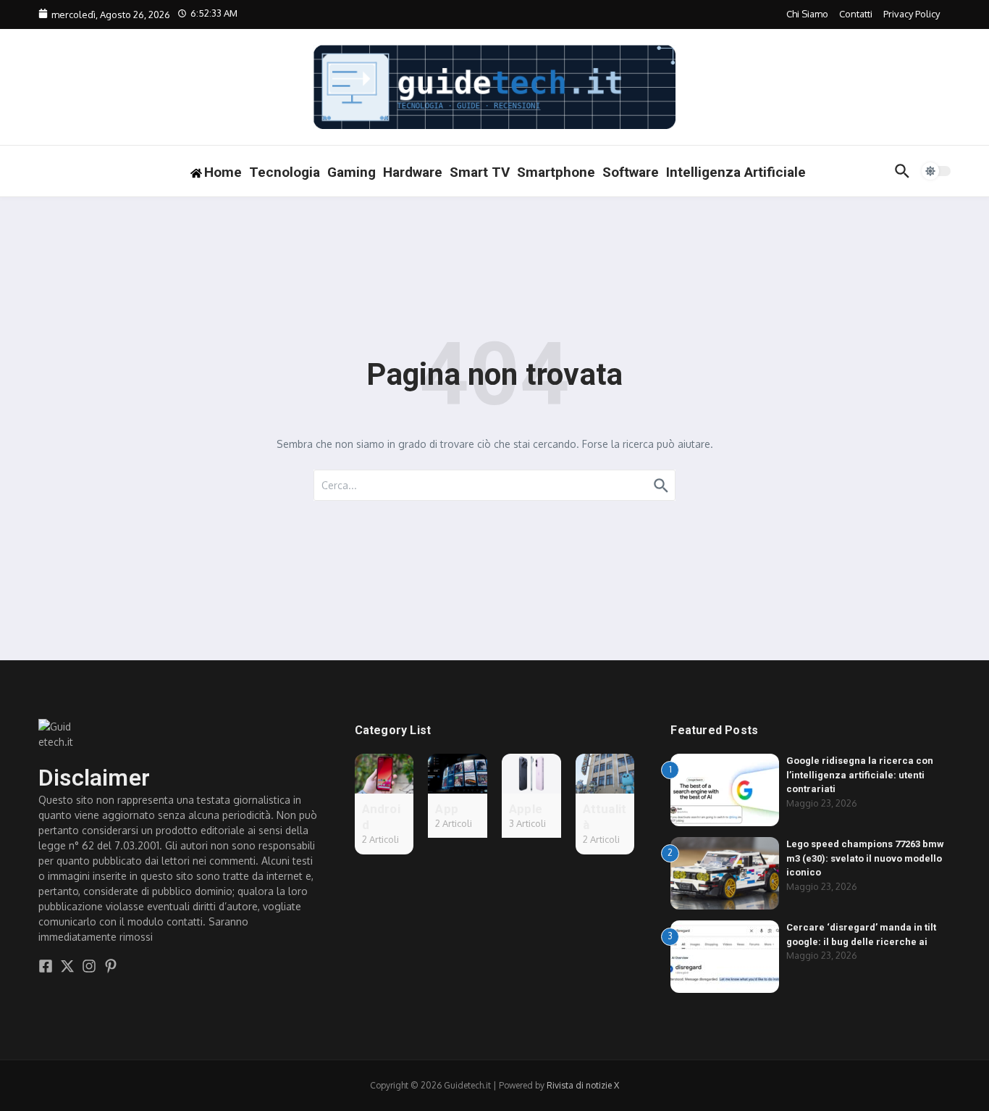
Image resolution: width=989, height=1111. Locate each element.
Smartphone (556, 172)
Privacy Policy (911, 14)
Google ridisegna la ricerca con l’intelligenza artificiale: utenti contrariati (859, 774)
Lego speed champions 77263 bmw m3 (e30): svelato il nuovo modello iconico (865, 858)
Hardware (412, 172)
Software (630, 172)
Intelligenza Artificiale (736, 172)
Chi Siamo (807, 14)
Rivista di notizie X (583, 1085)
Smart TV (480, 172)
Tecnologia (284, 172)
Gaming (351, 172)
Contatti (855, 14)
